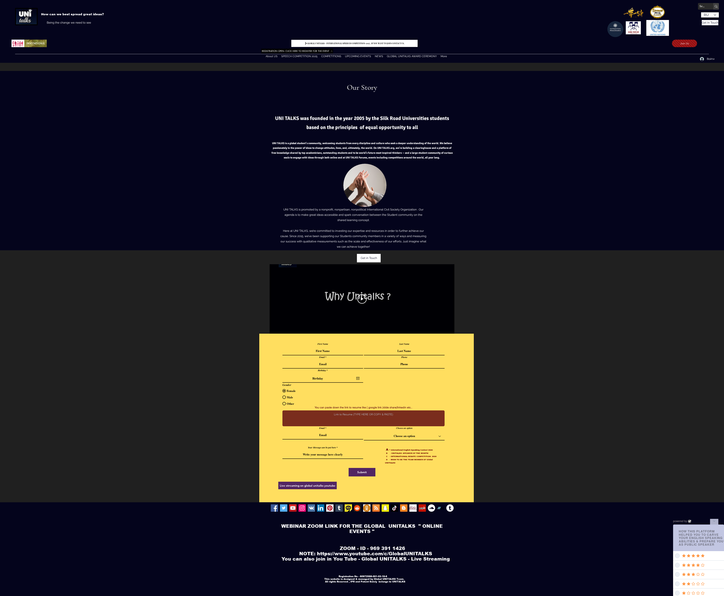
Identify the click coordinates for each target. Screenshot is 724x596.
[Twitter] (283, 508)
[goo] (413, 508)
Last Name (404, 344)
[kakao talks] (348, 508)
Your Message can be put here (322, 447)
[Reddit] (357, 508)
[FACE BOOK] (274, 508)
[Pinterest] (330, 508)
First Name (323, 344)
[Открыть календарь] (357, 378)
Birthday (323, 370)
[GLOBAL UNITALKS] (311, 508)
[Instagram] (302, 508)
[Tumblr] (339, 508)
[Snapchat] (385, 508)
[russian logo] (366, 508)
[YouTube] (293, 508)
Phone (404, 357)
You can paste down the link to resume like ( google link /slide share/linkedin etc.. (363, 407)
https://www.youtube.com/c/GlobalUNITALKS (374, 553)
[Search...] (716, 6)
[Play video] (362, 299)
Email (322, 357)
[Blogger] (403, 508)
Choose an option (404, 428)
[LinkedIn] (320, 508)
